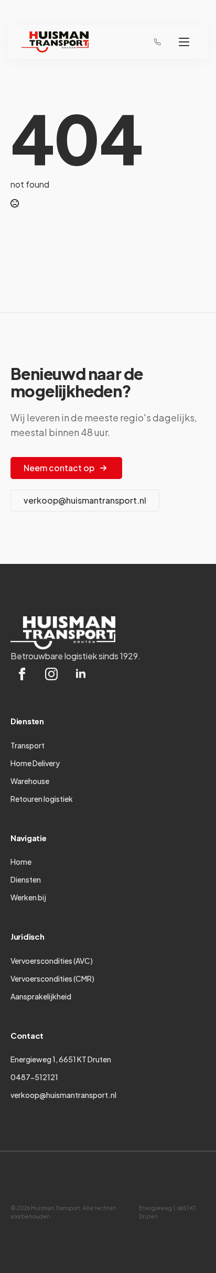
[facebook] (22, 674)
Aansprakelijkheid (40, 996)
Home (20, 861)
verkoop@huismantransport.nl (63, 1094)
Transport (27, 745)
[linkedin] (80, 674)
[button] (184, 41)
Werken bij (28, 897)
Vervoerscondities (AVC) (51, 960)
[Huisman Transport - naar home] (55, 41)
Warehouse (29, 781)
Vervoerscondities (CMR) (52, 978)
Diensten (25, 879)
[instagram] (51, 674)
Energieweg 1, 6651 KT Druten (60, 1059)
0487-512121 (34, 1077)
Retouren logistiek (41, 798)
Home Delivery (35, 763)
